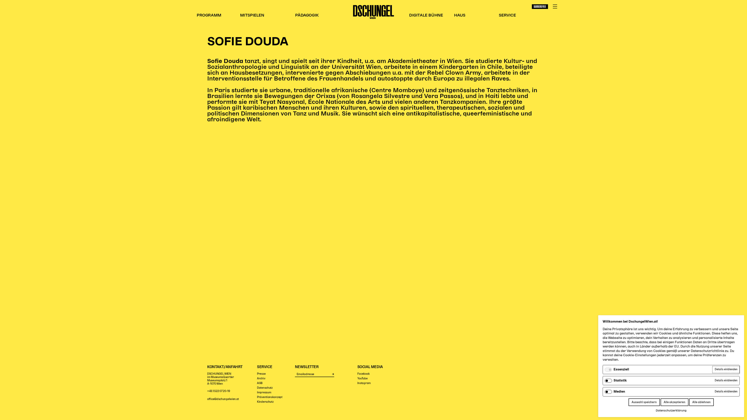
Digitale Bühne (426, 15)
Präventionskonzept (269, 397)
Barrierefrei (540, 6)
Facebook (363, 374)
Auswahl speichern (644, 402)
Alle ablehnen (701, 402)
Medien (619, 391)
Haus (459, 15)
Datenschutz (265, 388)
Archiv (261, 378)
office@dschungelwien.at (223, 399)
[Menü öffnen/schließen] (555, 7)
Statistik (620, 380)
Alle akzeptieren (674, 402)
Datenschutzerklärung (671, 411)
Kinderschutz (265, 402)
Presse (261, 374)
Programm (209, 15)
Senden (333, 374)
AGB (260, 383)
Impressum (264, 392)
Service (507, 15)
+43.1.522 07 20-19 (218, 391)
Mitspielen (252, 15)
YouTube (362, 378)
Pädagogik (307, 15)
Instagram (364, 383)
